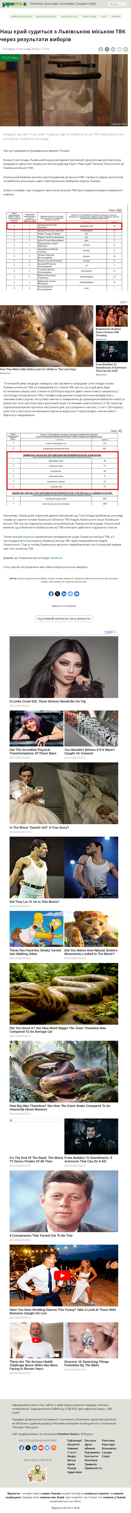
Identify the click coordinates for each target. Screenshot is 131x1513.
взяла (21, 540)
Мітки (71, 1460)
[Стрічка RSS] (53, 1447)
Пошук (72, 1468)
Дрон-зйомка (90, 1446)
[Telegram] (119, 49)
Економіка (66, 3)
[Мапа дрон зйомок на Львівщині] (38, 1474)
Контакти (91, 1456)
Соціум (81, 3)
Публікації (74, 1440)
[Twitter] (107, 49)
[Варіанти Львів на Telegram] (47, 1447)
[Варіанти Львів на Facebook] (21, 1447)
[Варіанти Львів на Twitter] (28, 1447)
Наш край (113, 578)
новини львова (55, 578)
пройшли (56, 558)
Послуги (90, 1440)
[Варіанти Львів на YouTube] (40, 1447)
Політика (36, 3)
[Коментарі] (125, 49)
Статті (104, 16)
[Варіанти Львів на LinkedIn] (34, 1447)
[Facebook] (101, 49)
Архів (71, 1464)
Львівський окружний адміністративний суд (85, 578)
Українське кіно (69, 16)
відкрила (29, 536)
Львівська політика (21, 16)
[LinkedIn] (113, 49)
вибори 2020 (47, 581)
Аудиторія (74, 1472)
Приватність (93, 1468)
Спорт (91, 3)
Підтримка (92, 1452)
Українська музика (46, 16)
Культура (51, 3)
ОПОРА (20, 578)
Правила (91, 1464)
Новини (116, 16)
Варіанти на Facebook (64, 605)
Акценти (73, 1444)
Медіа (71, 1456)
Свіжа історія (89, 16)
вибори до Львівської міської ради (70, 581)
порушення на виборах (35, 578)
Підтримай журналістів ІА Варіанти (64, 619)
